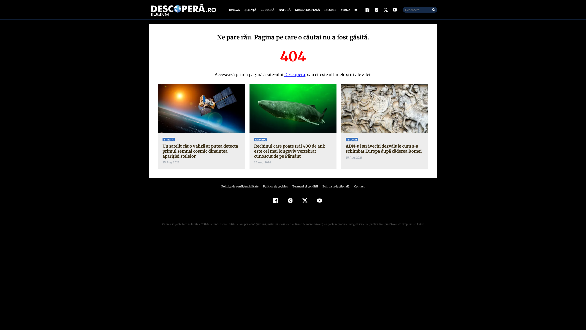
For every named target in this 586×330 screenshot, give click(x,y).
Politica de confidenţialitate (239, 186)
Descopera (294, 74)
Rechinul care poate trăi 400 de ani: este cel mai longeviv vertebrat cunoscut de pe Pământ (289, 151)
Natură (284, 9)
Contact (359, 186)
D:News (234, 9)
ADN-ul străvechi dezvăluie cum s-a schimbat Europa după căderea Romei (384, 148)
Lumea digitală (307, 9)
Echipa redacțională (336, 186)
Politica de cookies (275, 186)
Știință (250, 9)
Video (345, 9)
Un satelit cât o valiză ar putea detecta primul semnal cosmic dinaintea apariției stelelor (200, 151)
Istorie (330, 9)
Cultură (267, 9)
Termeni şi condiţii (305, 186)
